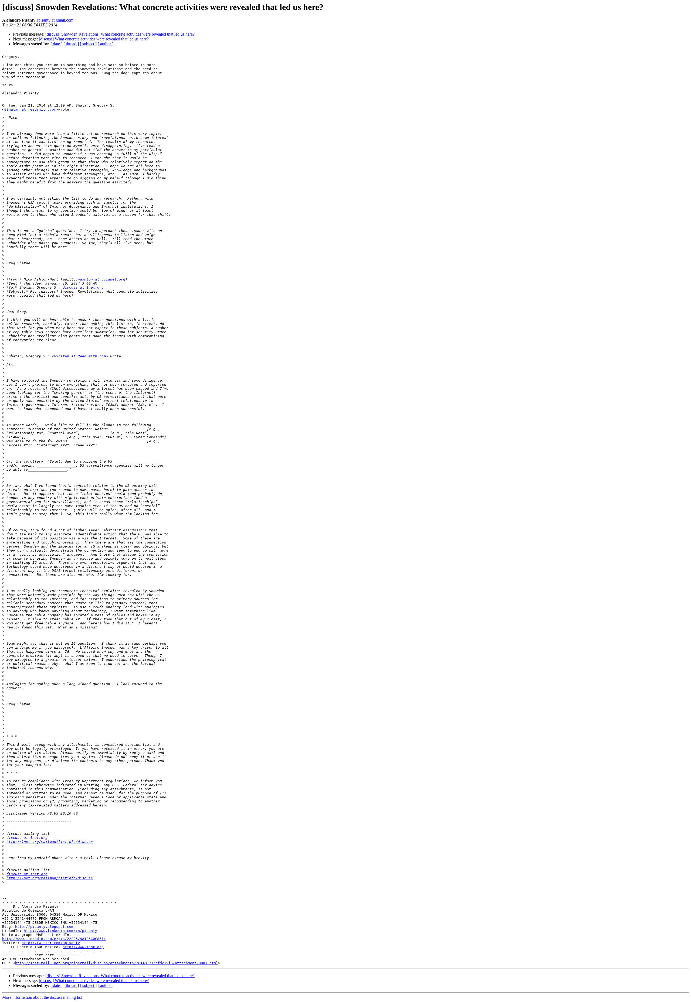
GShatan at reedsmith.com (30, 109)
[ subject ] (88, 44)
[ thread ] (71, 44)
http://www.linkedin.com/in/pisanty (60, 931)
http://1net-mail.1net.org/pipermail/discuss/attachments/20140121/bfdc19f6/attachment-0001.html (116, 963)
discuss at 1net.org (83, 287)
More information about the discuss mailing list (42, 997)
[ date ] (56, 44)
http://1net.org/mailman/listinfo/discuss (49, 842)
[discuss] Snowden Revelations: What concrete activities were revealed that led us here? (120, 34)
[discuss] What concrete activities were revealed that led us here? (94, 39)
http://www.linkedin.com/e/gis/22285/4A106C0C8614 (54, 939)
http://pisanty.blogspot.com (44, 927)
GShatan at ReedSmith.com (80, 356)
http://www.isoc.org (83, 947)
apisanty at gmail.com (54, 20)
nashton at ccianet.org (101, 279)
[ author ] (105, 44)
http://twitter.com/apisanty (51, 943)
